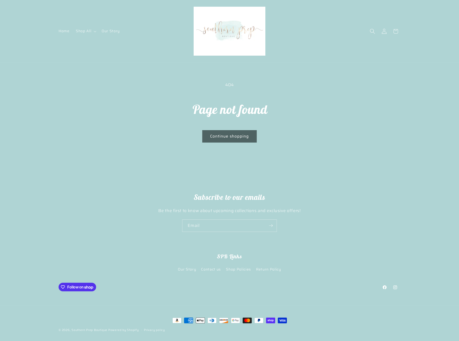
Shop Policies (238, 269)
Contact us (211, 269)
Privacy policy (154, 330)
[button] (85, 31)
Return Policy (268, 269)
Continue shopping (229, 136)
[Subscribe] (271, 225)
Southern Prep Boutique (89, 330)
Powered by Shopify (123, 330)
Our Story (187, 269)
